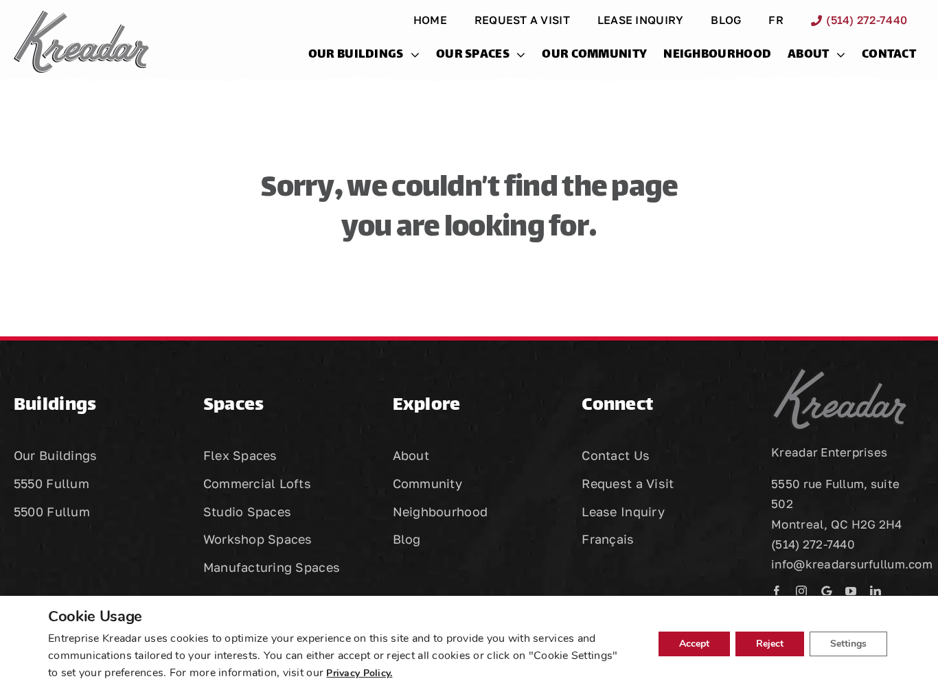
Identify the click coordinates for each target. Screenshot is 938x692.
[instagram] (801, 591)
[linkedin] (875, 591)
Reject (769, 643)
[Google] (826, 591)
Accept (694, 643)
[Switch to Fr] (658, 543)
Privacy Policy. (359, 673)
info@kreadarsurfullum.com (852, 564)
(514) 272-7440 (813, 544)
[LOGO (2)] (81, 16)
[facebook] (776, 591)
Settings (848, 643)
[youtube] (850, 591)
